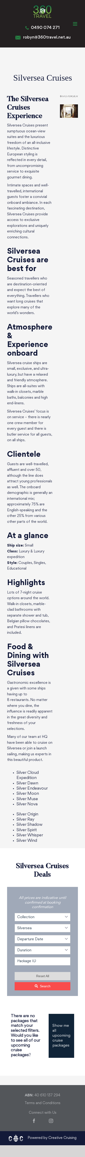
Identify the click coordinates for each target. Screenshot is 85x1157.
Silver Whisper (30, 835)
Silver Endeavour (32, 789)
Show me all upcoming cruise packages (61, 1035)
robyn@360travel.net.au (47, 37)
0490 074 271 (45, 28)
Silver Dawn (27, 783)
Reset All (42, 976)
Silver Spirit (27, 830)
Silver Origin (27, 814)
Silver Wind (27, 841)
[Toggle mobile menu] (75, 23)
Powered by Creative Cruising (52, 1138)
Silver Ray (25, 820)
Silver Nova (27, 804)
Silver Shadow (29, 825)
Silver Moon (28, 794)
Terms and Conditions (42, 1103)
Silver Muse (27, 799)
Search (45, 986)
